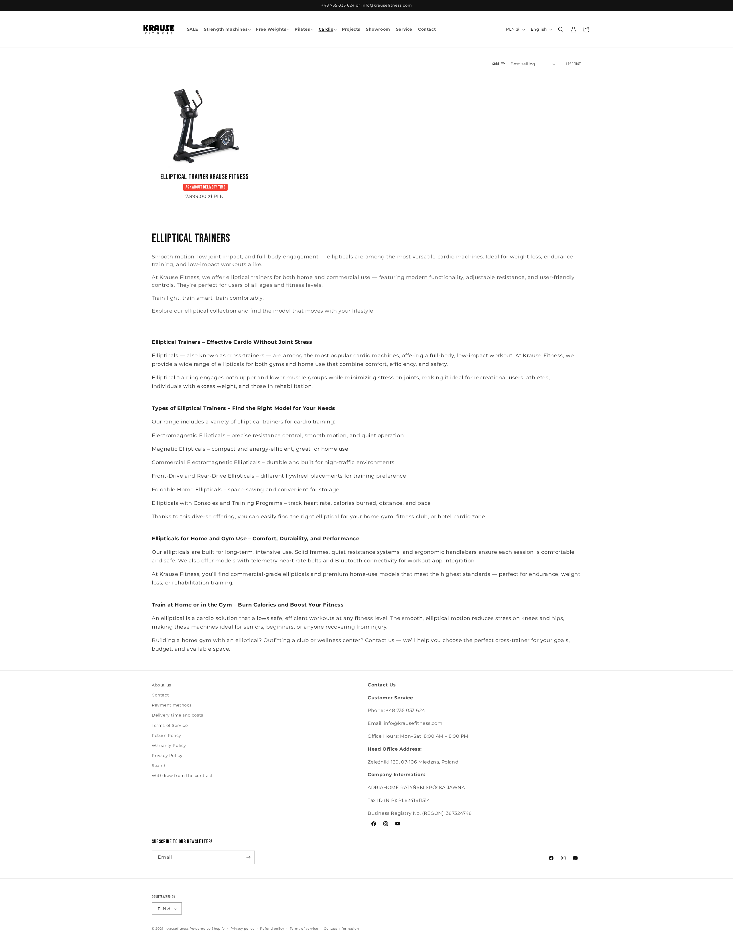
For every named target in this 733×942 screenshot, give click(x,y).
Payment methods (172, 705)
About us (161, 685)
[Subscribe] (248, 857)
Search (159, 765)
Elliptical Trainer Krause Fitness (204, 176)
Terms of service (304, 929)
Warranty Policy (169, 745)
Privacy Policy (167, 755)
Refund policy (272, 929)
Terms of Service (170, 725)
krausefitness (177, 929)
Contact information (341, 929)
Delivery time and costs (177, 715)
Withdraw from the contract (182, 775)
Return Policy (166, 735)
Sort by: (498, 64)
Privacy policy (242, 929)
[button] (227, 29)
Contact (160, 695)
